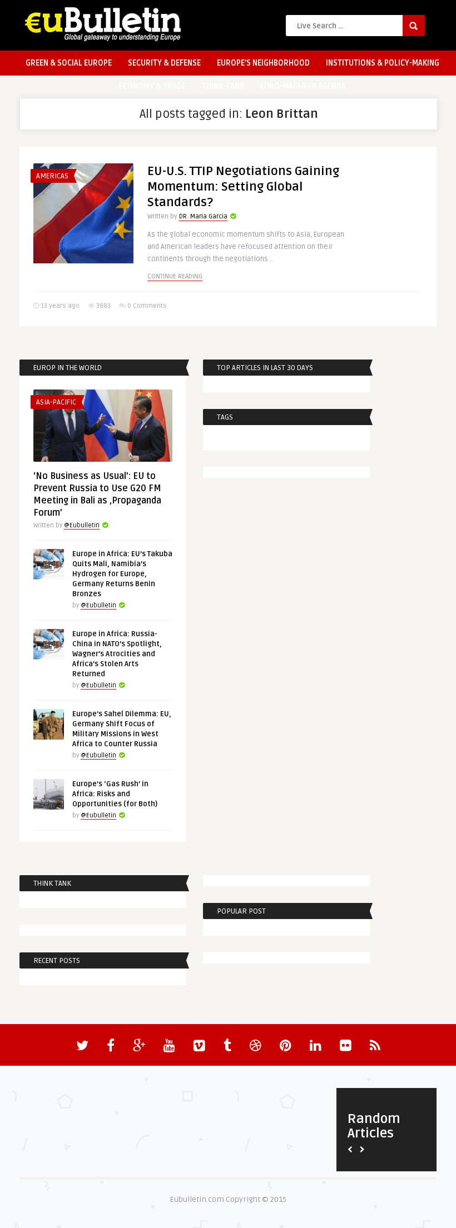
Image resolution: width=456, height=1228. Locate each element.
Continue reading (174, 276)
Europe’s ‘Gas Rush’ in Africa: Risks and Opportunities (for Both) (114, 794)
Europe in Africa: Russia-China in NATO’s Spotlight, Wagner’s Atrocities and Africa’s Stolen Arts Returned (117, 654)
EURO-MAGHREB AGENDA (303, 86)
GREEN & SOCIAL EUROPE (69, 63)
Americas (52, 176)
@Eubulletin (82, 525)
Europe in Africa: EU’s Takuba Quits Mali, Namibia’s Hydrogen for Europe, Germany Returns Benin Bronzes (122, 574)
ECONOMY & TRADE (152, 86)
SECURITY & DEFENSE (164, 63)
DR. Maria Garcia (203, 216)
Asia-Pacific (56, 402)
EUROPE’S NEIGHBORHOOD (263, 63)
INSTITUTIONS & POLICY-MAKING (382, 63)
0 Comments (147, 306)
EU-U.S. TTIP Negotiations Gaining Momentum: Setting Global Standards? (243, 186)
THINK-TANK (223, 86)
